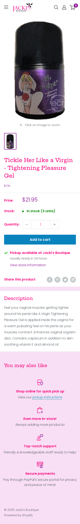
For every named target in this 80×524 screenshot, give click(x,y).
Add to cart (40, 239)
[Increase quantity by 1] (54, 224)
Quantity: (12, 224)
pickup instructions (47, 397)
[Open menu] (6, 7)
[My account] (64, 7)
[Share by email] (73, 279)
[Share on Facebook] (50, 279)
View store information (28, 265)
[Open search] (56, 7)
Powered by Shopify (18, 515)
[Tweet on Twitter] (65, 279)
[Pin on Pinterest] (57, 279)
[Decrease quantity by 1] (26, 224)
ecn (7, 186)
